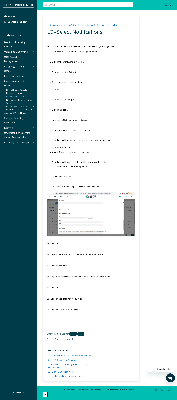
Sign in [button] (168, 5)
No (81, 334)
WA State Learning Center (81, 25)
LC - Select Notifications (15, 96)
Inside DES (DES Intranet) (90, 389)
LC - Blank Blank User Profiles (62, 372)
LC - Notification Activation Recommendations (69, 355)
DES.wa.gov (69, 389)
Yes (73, 334)
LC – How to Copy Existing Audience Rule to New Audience (68, 366)
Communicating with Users (109, 25)
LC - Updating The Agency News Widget (66, 376)
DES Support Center (56, 25)
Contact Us (18, 392)
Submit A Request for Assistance (63, 360)
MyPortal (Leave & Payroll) (120, 389)
